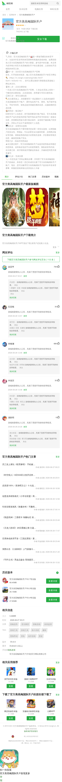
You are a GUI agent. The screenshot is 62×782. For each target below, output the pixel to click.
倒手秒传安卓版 (10, 679)
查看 (11, 686)
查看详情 (53, 581)
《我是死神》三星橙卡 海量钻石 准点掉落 (19, 517)
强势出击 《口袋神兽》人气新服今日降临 (19, 548)
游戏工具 (14, 630)
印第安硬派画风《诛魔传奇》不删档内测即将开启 (19, 506)
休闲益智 (48, 624)
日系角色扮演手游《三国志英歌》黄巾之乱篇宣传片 (19, 538)
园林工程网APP (31, 679)
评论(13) (19, 176)
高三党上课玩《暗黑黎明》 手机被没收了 (19, 464)
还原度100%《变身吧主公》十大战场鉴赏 (19, 485)
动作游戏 (31, 636)
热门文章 (32, 176)
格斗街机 (35, 630)
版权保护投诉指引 (31, 731)
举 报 (1, 778)
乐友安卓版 (51, 679)
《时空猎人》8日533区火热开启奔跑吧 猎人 (19, 474)
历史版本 (46, 176)
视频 (57, 176)
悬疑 (41, 636)
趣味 (44, 630)
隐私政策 (11, 649)
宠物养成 (14, 636)
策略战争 (14, 624)
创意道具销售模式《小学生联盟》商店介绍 (19, 496)
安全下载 (42, 39)
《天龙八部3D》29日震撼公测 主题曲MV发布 (19, 527)
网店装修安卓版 (10, 711)
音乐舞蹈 (25, 624)
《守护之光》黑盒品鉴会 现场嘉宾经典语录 (19, 559)
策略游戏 (36, 624)
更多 (58, 252)
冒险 (23, 636)
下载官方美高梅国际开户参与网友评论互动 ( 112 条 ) (31, 259)
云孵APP (51, 711)
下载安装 (34, 28)
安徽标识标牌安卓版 (31, 711)
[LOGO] (7, 3)
